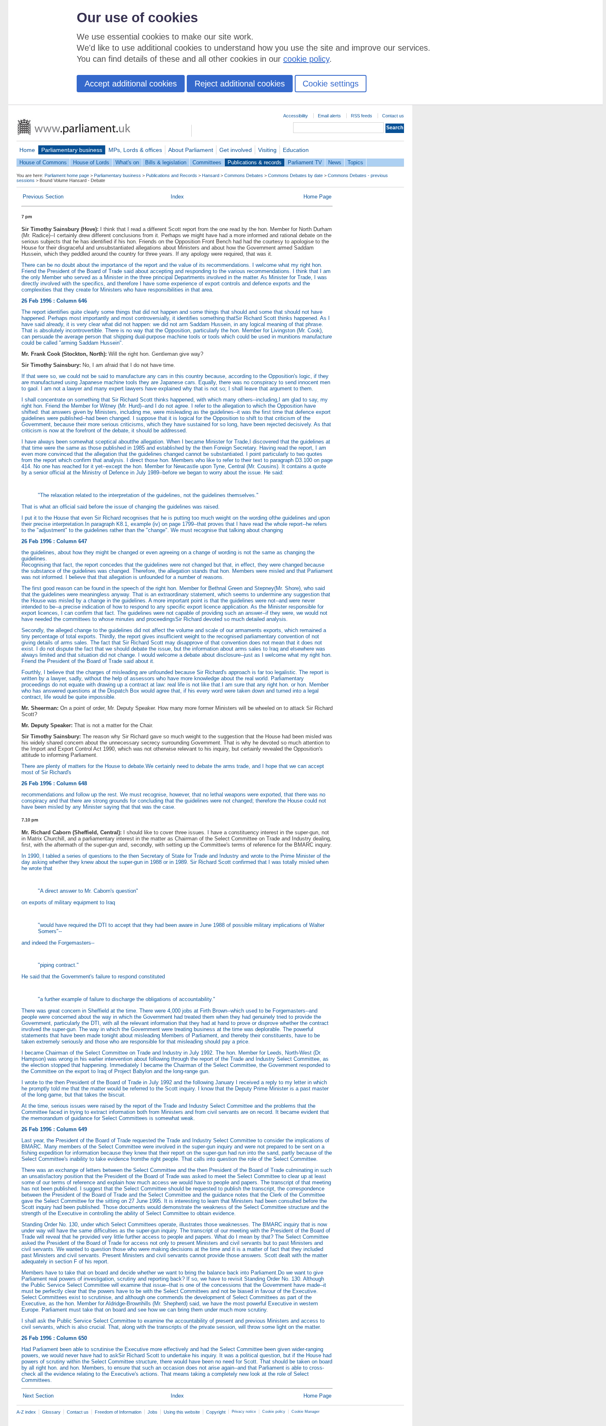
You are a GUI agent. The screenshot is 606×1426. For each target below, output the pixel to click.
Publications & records (255, 162)
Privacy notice (244, 1412)
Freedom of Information (118, 1412)
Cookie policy (273, 1412)
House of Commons (43, 162)
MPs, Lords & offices (135, 150)
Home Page (317, 197)
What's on (127, 162)
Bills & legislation (165, 162)
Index (177, 197)
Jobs (152, 1412)
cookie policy (306, 58)
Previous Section (43, 197)
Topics (355, 162)
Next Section (38, 1396)
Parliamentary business (71, 150)
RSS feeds (361, 115)
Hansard (210, 175)
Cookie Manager (305, 1412)
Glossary (51, 1412)
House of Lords (91, 162)
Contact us (393, 115)
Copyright (215, 1412)
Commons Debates (243, 175)
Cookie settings (331, 83)
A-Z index (26, 1412)
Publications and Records (171, 175)
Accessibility (295, 115)
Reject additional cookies (240, 83)
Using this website (182, 1412)
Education (296, 150)
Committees (207, 162)
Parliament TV (305, 162)
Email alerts (329, 115)
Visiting (267, 150)
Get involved (235, 150)
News (334, 162)
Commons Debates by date (295, 175)
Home (27, 150)
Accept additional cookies (131, 83)
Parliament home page (67, 175)
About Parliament (190, 150)
